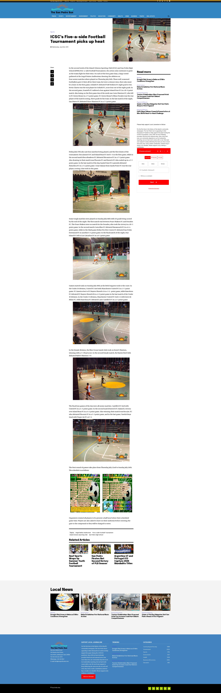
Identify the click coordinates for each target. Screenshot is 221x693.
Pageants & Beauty (142, 102)
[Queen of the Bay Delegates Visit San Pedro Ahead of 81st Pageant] (156, 602)
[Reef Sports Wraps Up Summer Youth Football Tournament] (78, 549)
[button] (168, 16)
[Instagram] (160, 1)
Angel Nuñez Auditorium (83, 532)
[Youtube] (170, 1)
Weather (139, 77)
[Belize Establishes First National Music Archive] (95, 602)
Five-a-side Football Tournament (102, 532)
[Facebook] (158, 1)
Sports (52, 32)
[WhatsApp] (52, 84)
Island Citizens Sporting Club (78, 535)
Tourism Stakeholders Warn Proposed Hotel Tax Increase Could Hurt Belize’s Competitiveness (153, 96)
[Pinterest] (165, 1)
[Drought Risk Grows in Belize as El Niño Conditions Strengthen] (64, 602)
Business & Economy (142, 92)
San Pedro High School (96, 535)
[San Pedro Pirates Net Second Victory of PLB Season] (101, 549)
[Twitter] (167, 1)
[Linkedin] (162, 1)
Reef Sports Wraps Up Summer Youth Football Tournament (77, 561)
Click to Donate (88, 676)
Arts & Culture (141, 85)
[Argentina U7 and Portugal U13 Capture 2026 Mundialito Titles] (124, 549)
